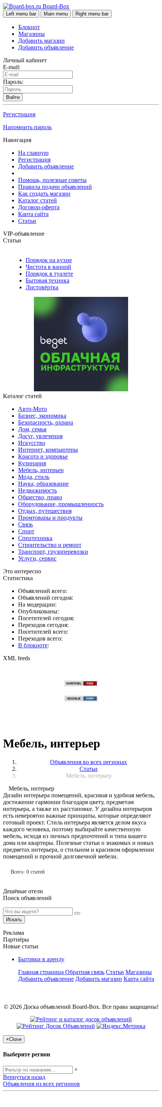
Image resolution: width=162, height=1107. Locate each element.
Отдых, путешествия (45, 511)
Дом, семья (32, 429)
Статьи (27, 221)
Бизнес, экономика (42, 415)
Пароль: (13, 82)
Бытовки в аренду (41, 959)
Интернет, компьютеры (48, 449)
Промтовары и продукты (50, 517)
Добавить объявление (46, 47)
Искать (14, 919)
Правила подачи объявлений (55, 187)
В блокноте (32, 645)
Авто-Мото (32, 409)
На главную (33, 153)
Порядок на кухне (49, 260)
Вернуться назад (24, 1077)
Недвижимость (37, 490)
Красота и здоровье (43, 456)
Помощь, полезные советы (52, 180)
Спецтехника (35, 538)
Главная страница (41, 972)
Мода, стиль (33, 477)
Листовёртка (42, 287)
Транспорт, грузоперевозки (53, 551)
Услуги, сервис (37, 558)
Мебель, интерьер (41, 470)
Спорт (26, 531)
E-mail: (11, 67)
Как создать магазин (44, 193)
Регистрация (19, 114)
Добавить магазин (41, 40)
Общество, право (40, 497)
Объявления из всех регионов (41, 1084)
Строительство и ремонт (49, 545)
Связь (25, 524)
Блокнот (29, 27)
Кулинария (32, 463)
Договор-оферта (39, 207)
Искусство (31, 443)
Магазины (31, 34)
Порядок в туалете (49, 273)
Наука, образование (43, 483)
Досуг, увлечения (40, 436)
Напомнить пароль (27, 127)
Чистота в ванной (48, 267)
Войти (13, 97)
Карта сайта (33, 214)
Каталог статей (37, 200)
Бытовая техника (47, 280)
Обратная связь (84, 972)
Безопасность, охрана (45, 422)
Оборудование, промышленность (61, 504)
